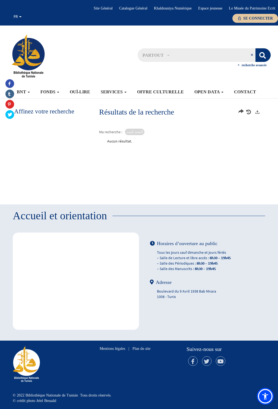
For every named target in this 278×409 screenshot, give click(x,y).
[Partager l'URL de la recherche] (241, 112)
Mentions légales (112, 349)
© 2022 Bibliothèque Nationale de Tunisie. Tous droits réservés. (62, 395)
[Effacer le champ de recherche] (252, 55)
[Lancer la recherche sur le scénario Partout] (263, 55)
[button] (156, 55)
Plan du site (141, 349)
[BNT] (28, 55)
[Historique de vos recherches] (249, 112)
